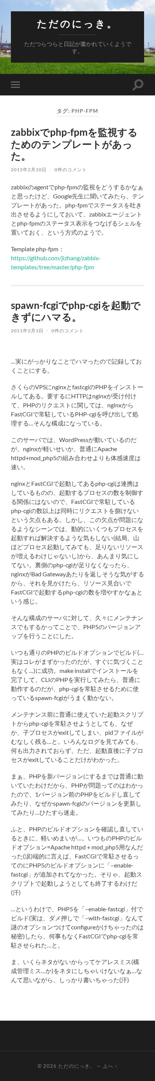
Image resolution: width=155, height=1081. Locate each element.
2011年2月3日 (27, 330)
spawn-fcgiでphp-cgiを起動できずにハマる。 (76, 311)
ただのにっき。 (77, 23)
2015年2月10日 (29, 169)
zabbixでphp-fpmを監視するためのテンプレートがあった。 (74, 144)
